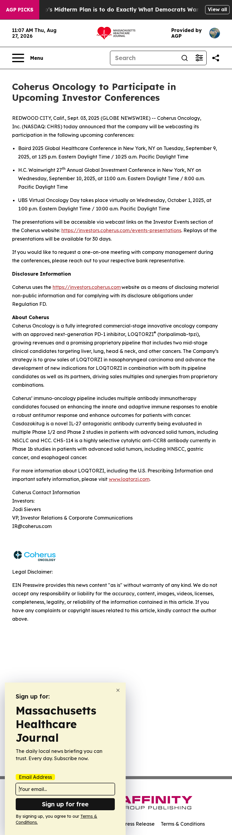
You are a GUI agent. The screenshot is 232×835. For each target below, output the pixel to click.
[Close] (118, 690)
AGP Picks (19, 10)
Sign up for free (65, 804)
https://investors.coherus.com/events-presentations (121, 230)
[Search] (184, 58)
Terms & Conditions (183, 824)
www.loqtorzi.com (129, 479)
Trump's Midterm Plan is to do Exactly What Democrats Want (116, 9)
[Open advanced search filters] (199, 58)
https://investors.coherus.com (87, 287)
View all (217, 9)
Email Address (35, 777)
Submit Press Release (130, 824)
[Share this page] (215, 58)
